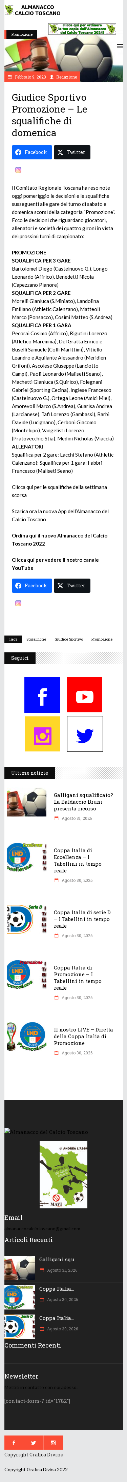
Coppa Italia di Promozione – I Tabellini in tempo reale (78, 977)
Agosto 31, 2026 (76, 818)
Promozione (22, 34)
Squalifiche (36, 639)
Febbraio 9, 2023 (30, 77)
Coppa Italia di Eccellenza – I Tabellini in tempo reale (78, 860)
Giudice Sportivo (69, 639)
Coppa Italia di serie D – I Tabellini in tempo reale (82, 919)
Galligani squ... (58, 1259)
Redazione (66, 77)
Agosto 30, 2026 (76, 880)
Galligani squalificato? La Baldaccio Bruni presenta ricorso (83, 802)
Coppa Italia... (56, 1288)
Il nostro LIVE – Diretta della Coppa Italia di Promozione (83, 1036)
